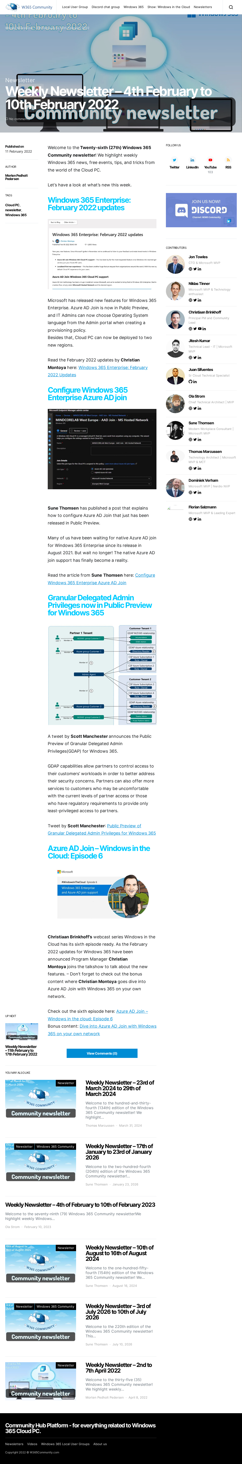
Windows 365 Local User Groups (65, 1444)
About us (100, 1444)
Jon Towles (198, 256)
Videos (32, 1444)
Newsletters (203, 7)
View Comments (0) (102, 1053)
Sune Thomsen (97, 1184)
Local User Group (75, 7)
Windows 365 (134, 7)
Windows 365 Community (55, 1146)
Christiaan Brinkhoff (205, 312)
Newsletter (20, 80)
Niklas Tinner (199, 283)
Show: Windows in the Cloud (168, 7)
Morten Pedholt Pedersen (16, 177)
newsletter (13, 210)
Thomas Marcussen (100, 1125)
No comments (19, 119)
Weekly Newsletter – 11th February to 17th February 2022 (21, 1050)
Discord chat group (106, 7)
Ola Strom (12, 1227)
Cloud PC (12, 205)
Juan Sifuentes (201, 369)
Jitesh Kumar (199, 340)
